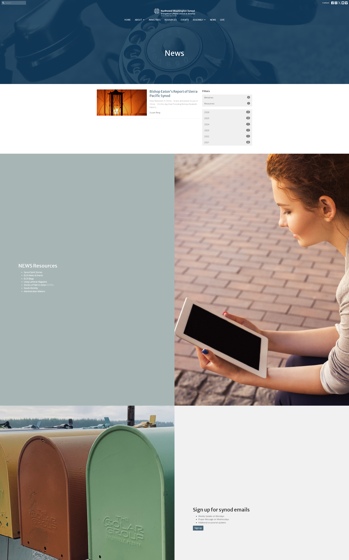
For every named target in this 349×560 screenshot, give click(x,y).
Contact (325, 3)
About (138, 20)
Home (127, 20)
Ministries (154, 20)
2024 (226, 124)
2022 (226, 136)
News (213, 20)
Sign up (198, 528)
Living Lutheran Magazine (35, 281)
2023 (226, 130)
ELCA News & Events (33, 275)
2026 (226, 112)
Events (185, 20)
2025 (226, 118)
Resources (171, 20)
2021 (226, 142)
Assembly (198, 20)
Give (222, 20)
